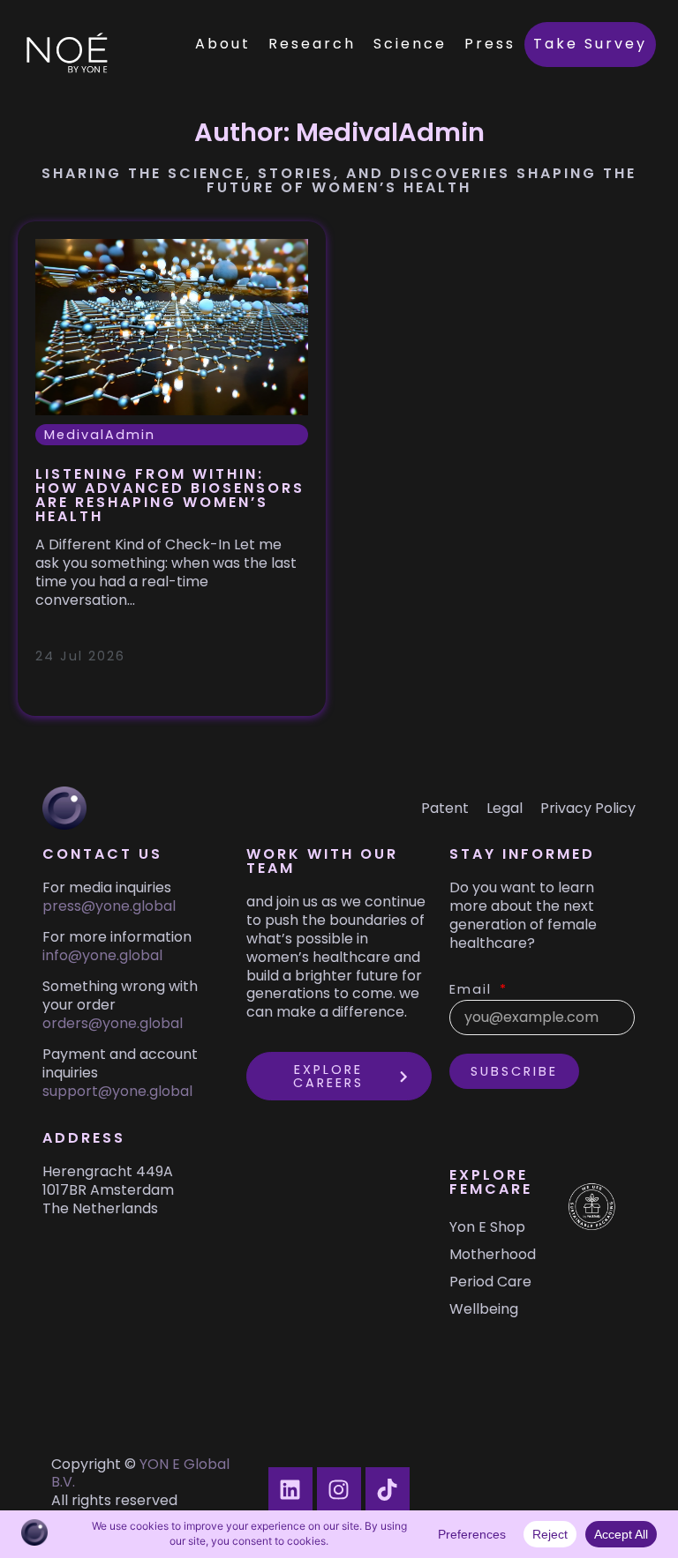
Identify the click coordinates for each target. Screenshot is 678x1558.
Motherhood (491, 1254)
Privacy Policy (588, 808)
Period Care (490, 1281)
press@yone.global (109, 906)
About (223, 44)
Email (473, 990)
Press (490, 44)
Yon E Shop (487, 1227)
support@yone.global (117, 1091)
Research (312, 44)
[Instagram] (339, 1489)
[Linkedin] (290, 1489)
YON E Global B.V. (140, 1473)
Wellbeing (483, 1309)
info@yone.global (102, 955)
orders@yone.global (112, 1023)
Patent (445, 808)
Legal (504, 808)
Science (410, 44)
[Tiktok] (387, 1489)
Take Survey (590, 44)
